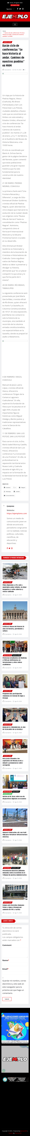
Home (4, 31)
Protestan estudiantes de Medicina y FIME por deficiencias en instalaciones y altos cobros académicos (15, 661)
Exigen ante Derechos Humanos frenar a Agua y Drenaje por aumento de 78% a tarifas (13, 907)
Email (5, 969)
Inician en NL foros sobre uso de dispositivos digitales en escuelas (14, 797)
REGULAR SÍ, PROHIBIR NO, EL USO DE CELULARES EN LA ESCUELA (14, 728)
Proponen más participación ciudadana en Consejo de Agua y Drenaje (14, 695)
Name (5, 960)
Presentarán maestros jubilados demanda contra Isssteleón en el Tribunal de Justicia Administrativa (15, 872)
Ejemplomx (8, 69)
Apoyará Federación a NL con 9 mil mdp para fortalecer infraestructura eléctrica (15, 834)
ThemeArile (18, 1133)
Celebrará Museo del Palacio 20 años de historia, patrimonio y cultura (13, 628)
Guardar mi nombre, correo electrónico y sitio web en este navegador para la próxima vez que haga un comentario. (14, 986)
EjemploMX (24, 1131)
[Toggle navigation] (15, 24)
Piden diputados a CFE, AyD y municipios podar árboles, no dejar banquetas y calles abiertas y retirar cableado (15, 588)
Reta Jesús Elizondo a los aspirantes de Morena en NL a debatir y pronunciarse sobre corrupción (13, 762)
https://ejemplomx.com (17, 513)
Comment (6, 945)
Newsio (11, 1133)
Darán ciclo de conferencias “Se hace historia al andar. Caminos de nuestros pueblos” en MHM (14, 34)
